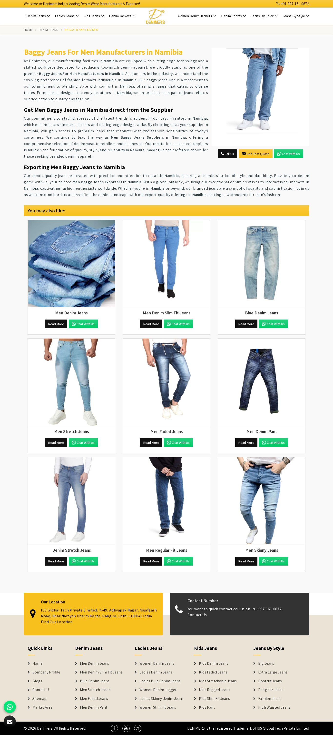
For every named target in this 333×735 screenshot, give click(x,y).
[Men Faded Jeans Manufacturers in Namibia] (166, 382)
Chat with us (291, 154)
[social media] (114, 728)
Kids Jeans (92, 16)
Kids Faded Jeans (213, 672)
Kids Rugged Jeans (214, 690)
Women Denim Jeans (156, 663)
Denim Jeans (36, 16)
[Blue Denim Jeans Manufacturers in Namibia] (261, 263)
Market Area (42, 707)
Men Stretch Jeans (95, 690)
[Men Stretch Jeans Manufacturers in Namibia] (71, 382)
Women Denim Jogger (157, 690)
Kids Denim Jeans (213, 663)
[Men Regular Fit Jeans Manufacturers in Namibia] (166, 501)
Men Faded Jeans (94, 699)
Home (28, 30)
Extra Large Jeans (272, 672)
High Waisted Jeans (274, 707)
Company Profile (46, 672)
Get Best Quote (257, 154)
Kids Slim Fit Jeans (214, 699)
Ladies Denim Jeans (155, 672)
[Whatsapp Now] (10, 707)
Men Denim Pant (93, 707)
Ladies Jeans (65, 16)
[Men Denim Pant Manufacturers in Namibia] (261, 382)
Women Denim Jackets (195, 16)
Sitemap (39, 699)
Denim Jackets (120, 16)
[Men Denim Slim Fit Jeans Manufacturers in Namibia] (166, 263)
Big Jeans (266, 663)
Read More (56, 324)
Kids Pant (207, 707)
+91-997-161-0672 (294, 3)
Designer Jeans (270, 690)
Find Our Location (57, 621)
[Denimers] (155, 16)
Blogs (37, 681)
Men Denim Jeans (94, 663)
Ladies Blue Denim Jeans (159, 681)
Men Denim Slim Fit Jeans (101, 672)
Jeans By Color (262, 16)
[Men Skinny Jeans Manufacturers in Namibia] (261, 501)
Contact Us (197, 614)
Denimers (45, 728)
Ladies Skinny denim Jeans (161, 699)
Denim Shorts (232, 16)
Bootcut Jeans (270, 681)
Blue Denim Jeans (94, 681)
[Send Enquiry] (260, 97)
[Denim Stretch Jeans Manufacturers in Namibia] (71, 501)
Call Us (229, 154)
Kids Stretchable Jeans (218, 681)
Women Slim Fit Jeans (157, 707)
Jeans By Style (294, 16)
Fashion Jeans (269, 699)
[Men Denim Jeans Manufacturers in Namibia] (71, 263)
